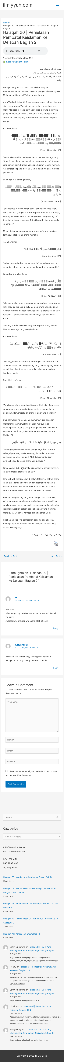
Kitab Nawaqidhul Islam (17, 62)
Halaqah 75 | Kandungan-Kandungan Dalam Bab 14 (27, 877)
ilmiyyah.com (17, 5)
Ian (16, 598)
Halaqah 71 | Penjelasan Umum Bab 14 (21, 934)
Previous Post (9, 556)
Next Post (57, 556)
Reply (55, 628)
